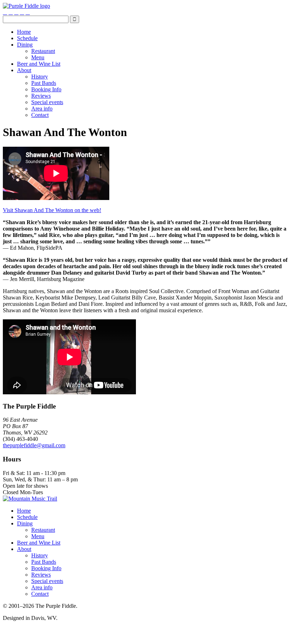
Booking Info (46, 89)
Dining (25, 45)
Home (24, 32)
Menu (37, 57)
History (39, 77)
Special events (47, 102)
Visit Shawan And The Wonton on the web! (52, 210)
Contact (40, 115)
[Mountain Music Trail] (30, 499)
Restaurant (43, 51)
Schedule (27, 38)
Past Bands (43, 83)
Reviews (41, 96)
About (24, 70)
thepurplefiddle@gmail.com (34, 445)
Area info (42, 109)
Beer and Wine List (38, 64)
